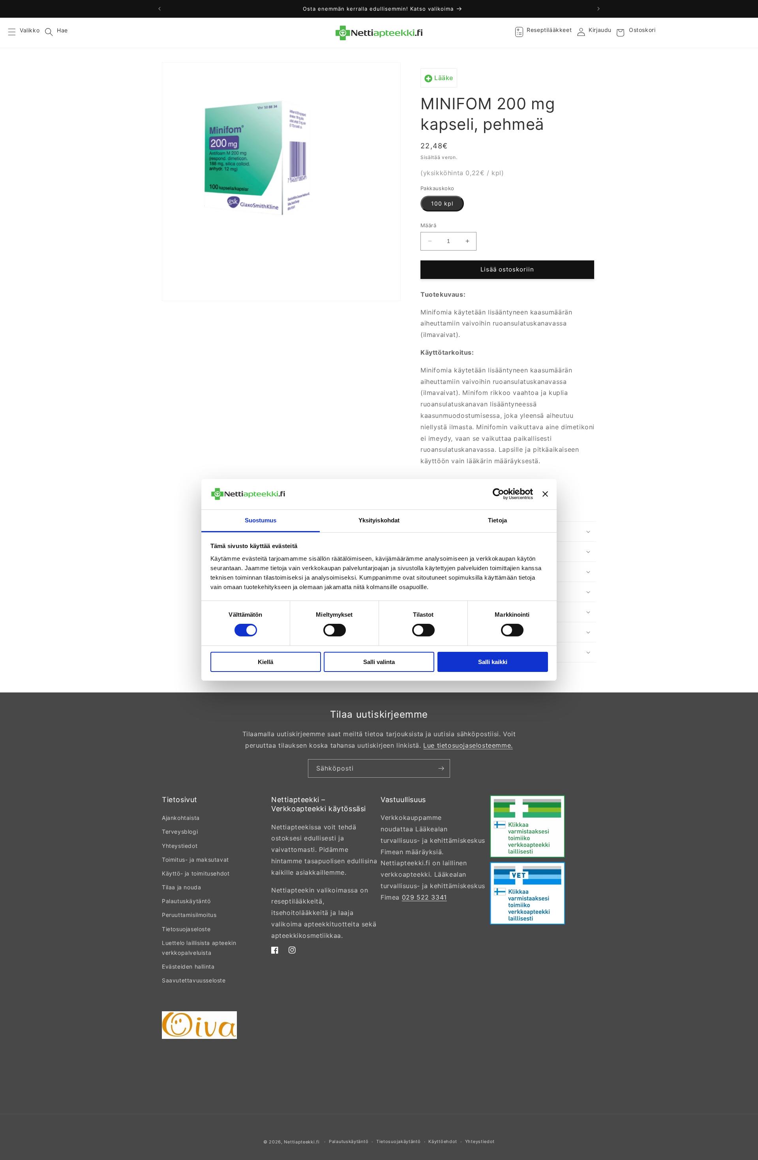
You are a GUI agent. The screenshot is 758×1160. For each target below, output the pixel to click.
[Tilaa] (441, 768)
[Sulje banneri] (545, 494)
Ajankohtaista (181, 817)
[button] (16, 32)
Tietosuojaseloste (186, 929)
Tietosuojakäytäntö (398, 1141)
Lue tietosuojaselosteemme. (468, 745)
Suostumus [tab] (261, 520)
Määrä (428, 225)
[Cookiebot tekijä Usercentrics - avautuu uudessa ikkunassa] (498, 494)
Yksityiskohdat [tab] (379, 520)
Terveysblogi (180, 831)
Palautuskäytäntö (186, 901)
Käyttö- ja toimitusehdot (195, 873)
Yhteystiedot (179, 845)
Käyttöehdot (442, 1141)
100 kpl (442, 203)
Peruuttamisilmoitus (189, 914)
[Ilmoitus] (598, 8)
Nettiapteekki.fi (301, 1142)
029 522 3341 (424, 897)
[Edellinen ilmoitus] (159, 8)
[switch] (334, 630)
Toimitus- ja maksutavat (195, 859)
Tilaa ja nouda (181, 887)
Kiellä (265, 662)
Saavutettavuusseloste (194, 980)
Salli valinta (379, 662)
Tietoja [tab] (497, 520)
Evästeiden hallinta (188, 966)
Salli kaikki (492, 662)
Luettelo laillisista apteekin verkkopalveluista (199, 947)
